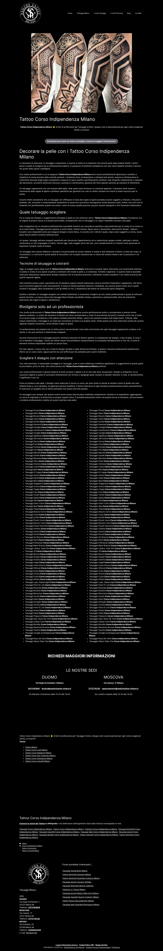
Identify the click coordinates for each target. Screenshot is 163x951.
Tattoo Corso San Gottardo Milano (40, 756)
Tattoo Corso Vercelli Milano (37, 761)
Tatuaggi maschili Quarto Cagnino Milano (80, 897)
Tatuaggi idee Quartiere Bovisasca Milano (80, 905)
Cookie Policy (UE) (86, 945)
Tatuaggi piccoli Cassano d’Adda (76, 882)
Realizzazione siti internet (74, 947)
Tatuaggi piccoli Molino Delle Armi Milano (80, 893)
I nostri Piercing (116, 13)
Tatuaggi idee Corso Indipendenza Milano (99, 832)
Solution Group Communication (98, 947)
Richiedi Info (31, 933)
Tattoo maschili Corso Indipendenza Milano (99, 835)
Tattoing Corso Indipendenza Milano (101, 829)
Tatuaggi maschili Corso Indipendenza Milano (59, 832)
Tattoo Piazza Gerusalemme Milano (78, 901)
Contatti (138, 13)
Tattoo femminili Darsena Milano (76, 874)
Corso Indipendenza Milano (32, 846)
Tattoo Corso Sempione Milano (38, 758)
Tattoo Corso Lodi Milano (36, 750)
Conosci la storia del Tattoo (32, 823)
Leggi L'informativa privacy (67, 945)
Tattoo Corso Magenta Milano (38, 753)
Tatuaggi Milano (83, 13)
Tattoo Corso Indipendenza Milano (68, 829)
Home (70, 13)
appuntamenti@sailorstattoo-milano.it (120, 688)
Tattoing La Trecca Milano (73, 889)
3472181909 (34, 688)
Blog (129, 13)
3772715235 (94, 688)
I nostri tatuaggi (100, 13)
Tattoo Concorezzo (29, 848)
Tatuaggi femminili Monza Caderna (77, 886)
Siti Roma (116, 947)
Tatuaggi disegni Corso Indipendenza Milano (59, 835)
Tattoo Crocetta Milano (30, 851)
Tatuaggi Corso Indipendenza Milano (35, 829)
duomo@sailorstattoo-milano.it (56, 688)
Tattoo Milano (31, 747)
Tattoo (24, 843)
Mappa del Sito (101, 945)
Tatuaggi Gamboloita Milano (74, 871)
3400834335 (34, 930)
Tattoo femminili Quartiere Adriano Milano (81, 878)
